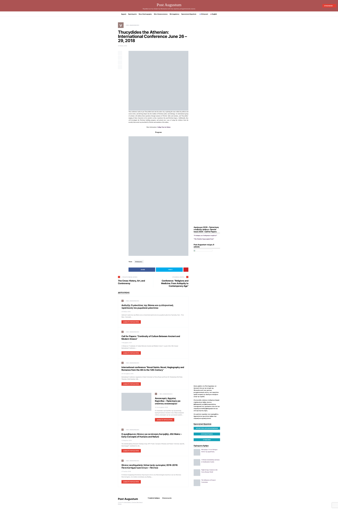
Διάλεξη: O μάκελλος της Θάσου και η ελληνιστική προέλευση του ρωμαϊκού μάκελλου (147, 306)
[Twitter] (5, 6)
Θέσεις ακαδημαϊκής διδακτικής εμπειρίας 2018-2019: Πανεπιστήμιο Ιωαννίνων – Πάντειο (149, 466)
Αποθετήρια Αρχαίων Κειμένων (207, 428)
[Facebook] (2, 6)
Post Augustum (169, 5)
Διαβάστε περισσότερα (131, 322)
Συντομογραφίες (207, 434)
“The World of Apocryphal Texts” (204, 239)
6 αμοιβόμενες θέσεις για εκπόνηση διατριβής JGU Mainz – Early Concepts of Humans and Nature (151, 435)
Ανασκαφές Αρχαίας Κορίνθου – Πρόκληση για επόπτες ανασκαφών (167, 401)
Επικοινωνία (328, 6)
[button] (335, 14)
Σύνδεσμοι (207, 439)
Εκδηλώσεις (138, 261)
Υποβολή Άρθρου (154, 498)
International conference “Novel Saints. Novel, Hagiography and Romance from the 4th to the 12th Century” (152, 368)
